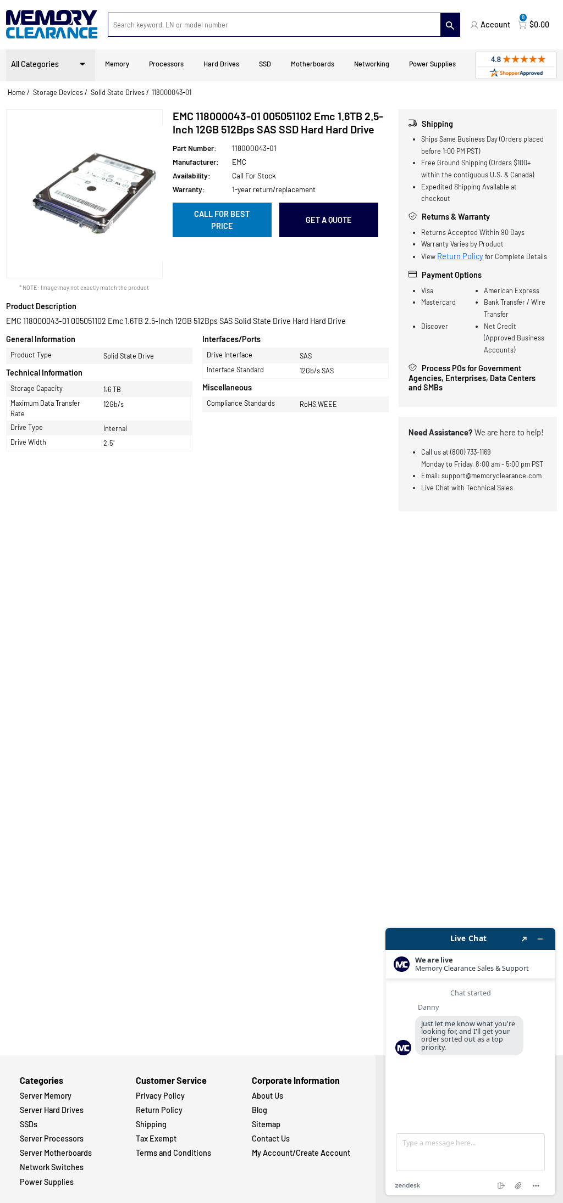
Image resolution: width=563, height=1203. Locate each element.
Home (16, 92)
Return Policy (460, 256)
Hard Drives (221, 63)
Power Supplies (432, 63)
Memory (117, 63)
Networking (371, 63)
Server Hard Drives (52, 1110)
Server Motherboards (56, 1152)
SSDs (28, 1124)
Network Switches (52, 1167)
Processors (166, 63)
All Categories (35, 64)
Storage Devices (58, 92)
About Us (267, 1095)
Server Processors (52, 1138)
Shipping (151, 1124)
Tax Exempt (156, 1138)
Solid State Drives (118, 92)
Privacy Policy (160, 1095)
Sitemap (266, 1124)
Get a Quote (329, 220)
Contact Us (271, 1138)
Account (495, 24)
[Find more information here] (470, 1061)
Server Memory (45, 1095)
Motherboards (312, 63)
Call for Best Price (222, 220)
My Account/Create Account (301, 1152)
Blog (259, 1110)
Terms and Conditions (173, 1152)
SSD (265, 63)
